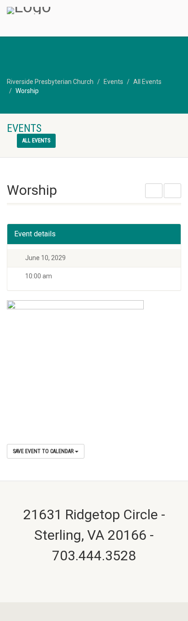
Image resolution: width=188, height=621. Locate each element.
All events (36, 140)
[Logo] (63, 10)
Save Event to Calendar (44, 451)
